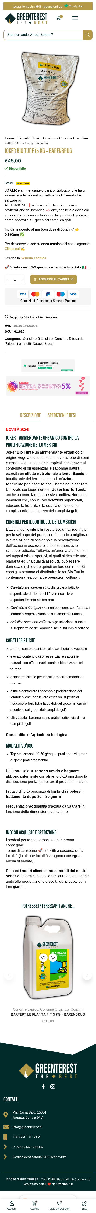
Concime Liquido (25, 1009)
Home (9, 138)
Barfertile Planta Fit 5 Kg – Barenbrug (48, 1014)
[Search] (87, 35)
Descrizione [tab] (30, 415)
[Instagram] (52, 1086)
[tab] (30, 416)
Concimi (49, 138)
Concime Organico (54, 1009)
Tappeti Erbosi (28, 138)
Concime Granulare (73, 138)
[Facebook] (43, 1086)
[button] (75, 18)
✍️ (15, 249)
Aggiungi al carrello (53, 957)
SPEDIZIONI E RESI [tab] (62, 415)
